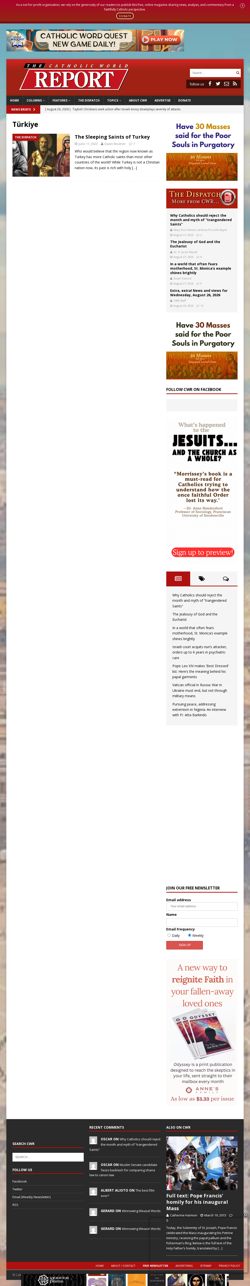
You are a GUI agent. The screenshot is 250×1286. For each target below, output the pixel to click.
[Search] (238, 73)
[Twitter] (218, 83)
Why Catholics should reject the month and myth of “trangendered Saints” (201, 219)
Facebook (19, 1181)
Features (59, 100)
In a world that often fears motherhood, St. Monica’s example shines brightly (200, 268)
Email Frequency (180, 929)
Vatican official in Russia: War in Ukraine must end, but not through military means (199, 690)
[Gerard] (93, 1213)
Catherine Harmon (183, 1215)
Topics (112, 100)
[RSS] (234, 83)
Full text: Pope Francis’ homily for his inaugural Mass (197, 1202)
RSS (15, 1205)
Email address (178, 900)
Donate (184, 100)
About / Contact (123, 1265)
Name (171, 914)
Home (14, 100)
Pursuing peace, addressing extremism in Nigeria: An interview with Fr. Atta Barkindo (199, 709)
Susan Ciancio (182, 278)
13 (201, 305)
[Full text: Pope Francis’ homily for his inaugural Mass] (202, 1163)
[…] (134, 167)
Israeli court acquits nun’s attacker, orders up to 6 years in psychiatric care (199, 652)
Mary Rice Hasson (185, 230)
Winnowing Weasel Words (141, 1211)
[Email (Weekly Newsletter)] (226, 83)
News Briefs (21, 109)
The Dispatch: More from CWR (202, 198)
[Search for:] (212, 72)
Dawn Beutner (115, 144)
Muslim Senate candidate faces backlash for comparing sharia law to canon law (123, 1170)
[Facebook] (210, 83)
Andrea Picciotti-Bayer (212, 230)
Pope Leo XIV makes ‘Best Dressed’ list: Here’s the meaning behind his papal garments (200, 671)
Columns (34, 100)
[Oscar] (93, 1142)
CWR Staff (180, 300)
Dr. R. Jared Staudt (185, 252)
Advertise (163, 100)
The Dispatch (89, 100)
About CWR (138, 100)
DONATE (125, 16)
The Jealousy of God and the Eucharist (195, 243)
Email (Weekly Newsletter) (31, 1197)
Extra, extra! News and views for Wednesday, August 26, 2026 (199, 292)
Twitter (17, 1189)
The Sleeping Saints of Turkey (112, 136)
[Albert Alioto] (93, 1193)
